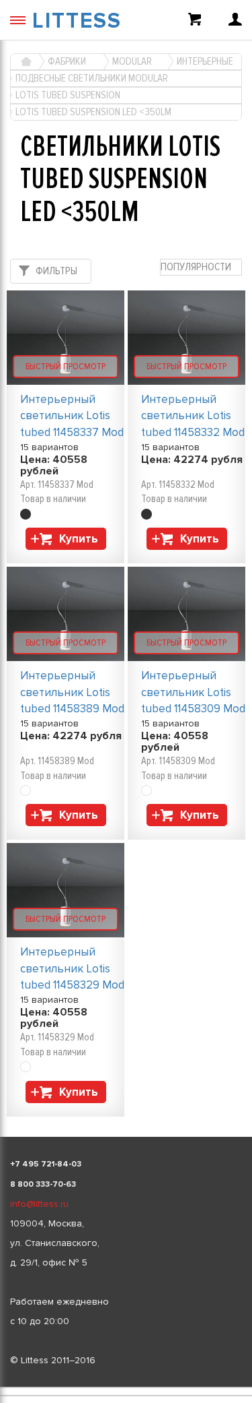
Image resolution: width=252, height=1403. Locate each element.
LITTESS (77, 21)
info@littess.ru (39, 1204)
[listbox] (126, 1387)
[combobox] (201, 267)
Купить (78, 539)
